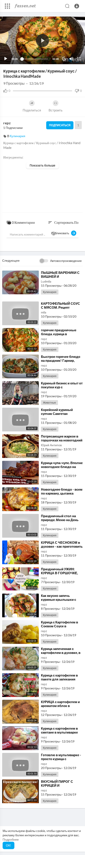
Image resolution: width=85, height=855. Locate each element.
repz (7, 123)
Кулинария (17, 136)
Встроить (56, 110)
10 (64, 59)
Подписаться (59, 125)
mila (43, 312)
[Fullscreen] (79, 59)
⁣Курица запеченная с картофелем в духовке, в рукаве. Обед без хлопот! (61, 652)
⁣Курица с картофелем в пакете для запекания (59, 677)
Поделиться (32, 110)
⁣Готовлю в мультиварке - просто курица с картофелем (61, 759)
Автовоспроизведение (66, 261)
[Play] (5, 59)
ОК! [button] (8, 845)
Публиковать (61, 233)
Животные (49, 402)
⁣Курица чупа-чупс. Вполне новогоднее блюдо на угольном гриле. (62, 467)
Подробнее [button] (11, 839)
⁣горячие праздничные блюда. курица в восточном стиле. (58, 334)
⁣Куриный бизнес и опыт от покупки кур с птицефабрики (62, 387)
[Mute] (71, 59)
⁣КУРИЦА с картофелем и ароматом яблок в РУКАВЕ (60, 706)
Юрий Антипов (51, 445)
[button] (76, 6)
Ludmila (46, 281)
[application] (42, 40)
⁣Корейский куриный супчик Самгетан (57, 412)
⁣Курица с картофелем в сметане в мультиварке (59, 730)
